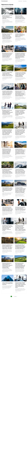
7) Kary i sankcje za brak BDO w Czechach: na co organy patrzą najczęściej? (7, 283)
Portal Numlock (4, 1)
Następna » (15, 296)
